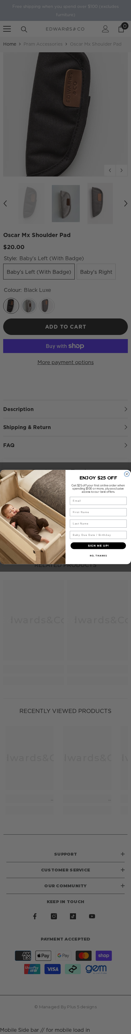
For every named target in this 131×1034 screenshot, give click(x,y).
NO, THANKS (98, 556)
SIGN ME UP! (98, 545)
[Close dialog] (126, 474)
